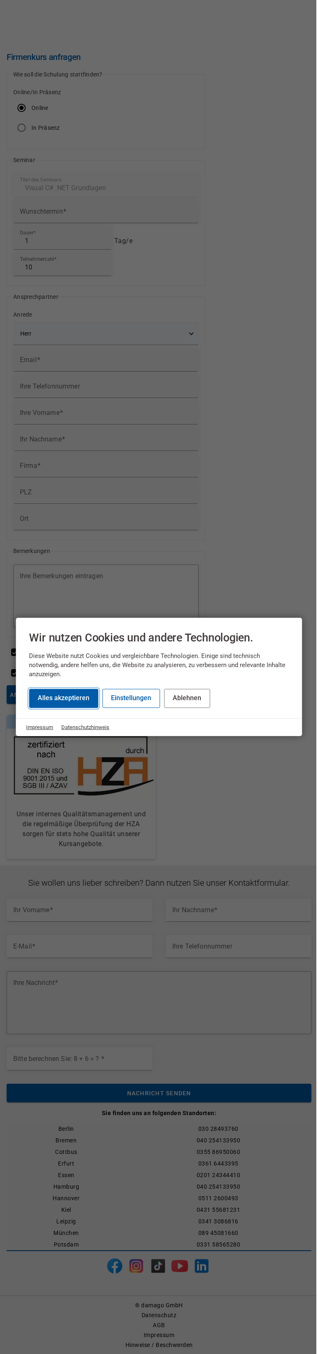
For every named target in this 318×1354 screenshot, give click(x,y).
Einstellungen (131, 698)
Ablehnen (187, 698)
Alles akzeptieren (63, 698)
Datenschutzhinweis (85, 727)
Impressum (39, 727)
